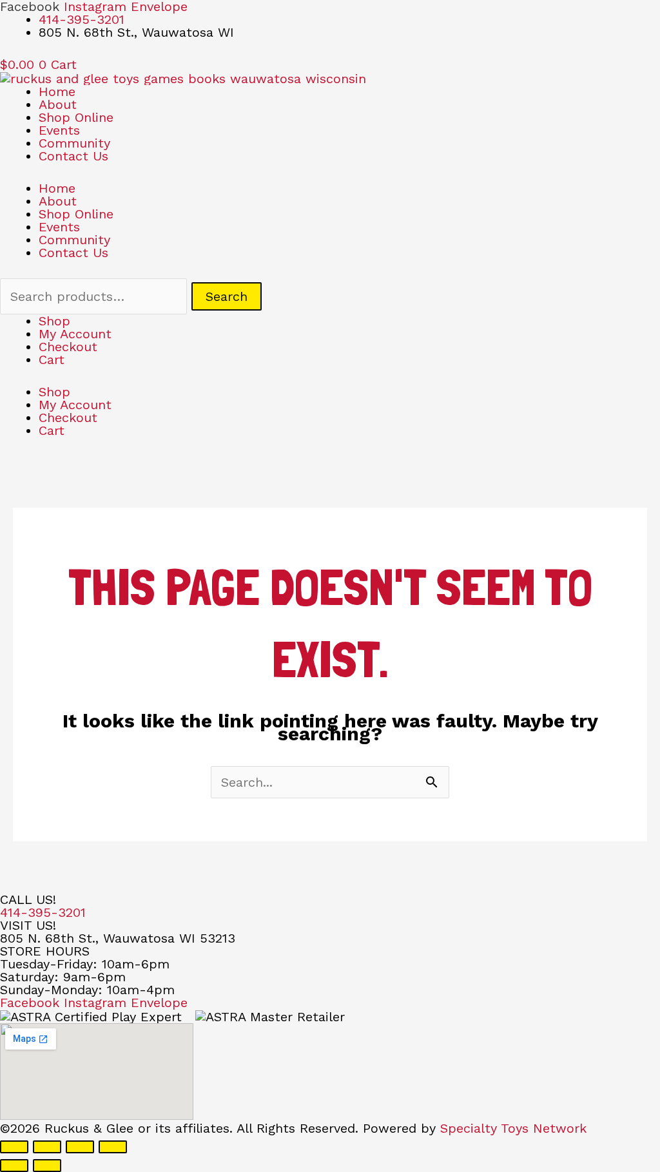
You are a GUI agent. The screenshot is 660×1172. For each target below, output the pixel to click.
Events (59, 130)
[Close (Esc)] (113, 1146)
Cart (51, 359)
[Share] (80, 1146)
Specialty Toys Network (513, 1128)
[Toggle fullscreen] (47, 1146)
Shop (54, 321)
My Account (75, 333)
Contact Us (73, 156)
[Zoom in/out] (14, 1146)
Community (74, 143)
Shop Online (76, 117)
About (58, 104)
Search (227, 296)
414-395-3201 (43, 912)
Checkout (68, 346)
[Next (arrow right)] (47, 1165)
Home (57, 91)
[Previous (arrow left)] (14, 1165)
